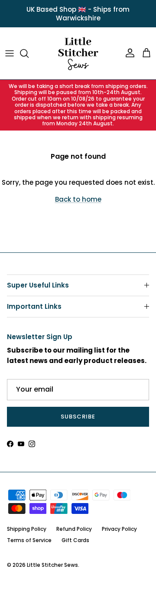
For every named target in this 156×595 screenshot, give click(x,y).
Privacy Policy (119, 529)
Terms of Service (29, 540)
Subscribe (78, 416)
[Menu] (9, 53)
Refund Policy (74, 529)
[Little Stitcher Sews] (78, 53)
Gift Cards (75, 540)
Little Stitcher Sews (52, 565)
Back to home (78, 199)
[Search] (28, 53)
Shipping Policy (26, 529)
